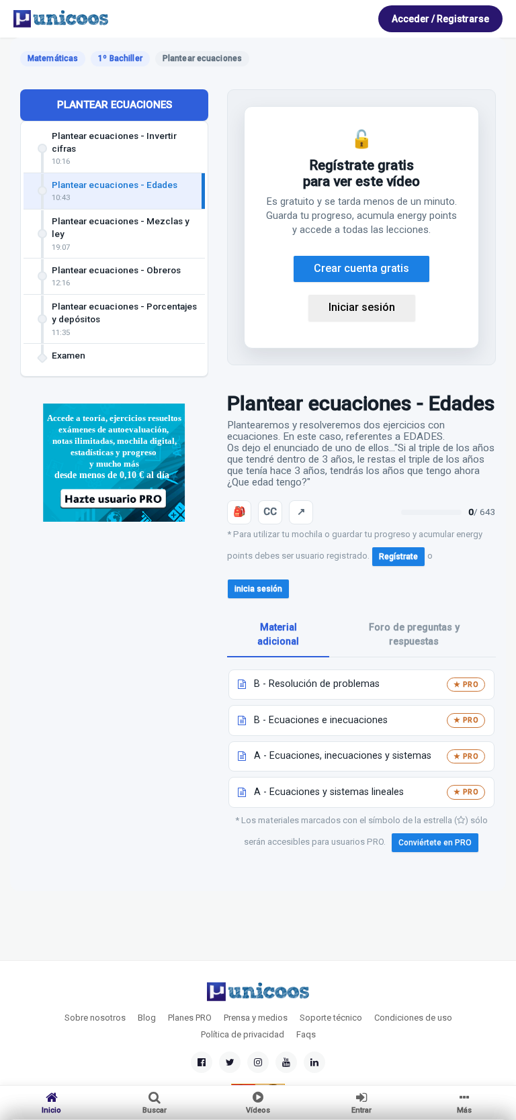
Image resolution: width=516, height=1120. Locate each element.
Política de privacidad (242, 1034)
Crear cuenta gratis (361, 268)
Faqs (306, 1034)
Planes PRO (190, 1018)
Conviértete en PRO (435, 842)
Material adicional (278, 634)
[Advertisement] (114, 632)
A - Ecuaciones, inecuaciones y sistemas (342, 755)
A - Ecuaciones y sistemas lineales (329, 792)
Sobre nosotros (95, 1018)
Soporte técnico (331, 1018)
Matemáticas (53, 58)
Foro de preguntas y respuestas (414, 634)
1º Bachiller (120, 58)
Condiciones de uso (413, 1018)
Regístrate (398, 556)
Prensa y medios (256, 1018)
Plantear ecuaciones (114, 105)
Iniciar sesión (362, 307)
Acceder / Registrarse (440, 18)
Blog (147, 1018)
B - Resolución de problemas (317, 684)
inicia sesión (258, 589)
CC (270, 512)
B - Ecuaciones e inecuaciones (321, 720)
